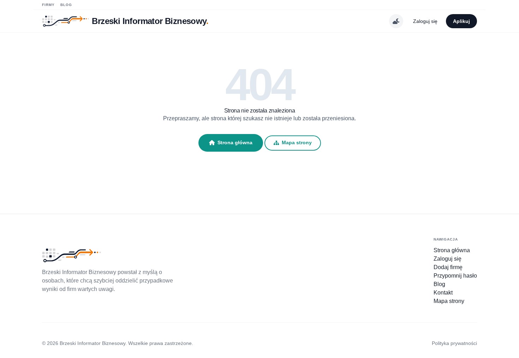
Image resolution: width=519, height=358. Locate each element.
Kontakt (443, 293)
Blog (66, 5)
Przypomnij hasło (455, 276)
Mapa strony (297, 142)
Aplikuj (461, 21)
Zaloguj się (425, 21)
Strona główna (234, 142)
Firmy (48, 5)
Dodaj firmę (448, 267)
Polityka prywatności (454, 343)
